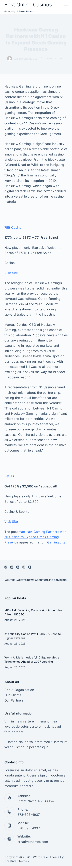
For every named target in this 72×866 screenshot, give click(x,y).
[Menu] (66, 7)
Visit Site (11, 273)
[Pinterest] (23, 567)
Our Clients (12, 695)
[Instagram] (17, 567)
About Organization (19, 690)
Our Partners (14, 700)
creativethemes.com (32, 842)
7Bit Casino (13, 227)
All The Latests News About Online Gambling (36, 580)
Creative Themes (16, 861)
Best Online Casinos (28, 5)
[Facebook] (5, 567)
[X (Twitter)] (11, 567)
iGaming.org (55, 542)
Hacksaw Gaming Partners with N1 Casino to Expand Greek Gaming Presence (35, 537)
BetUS (9, 476)
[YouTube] (29, 567)
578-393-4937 (28, 815)
